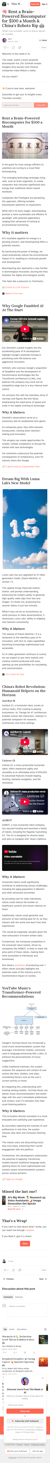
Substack (12, 1457)
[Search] (45, 1329)
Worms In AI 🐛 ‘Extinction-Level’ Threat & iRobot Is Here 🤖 (18, 1339)
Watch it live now (14, 293)
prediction (20, 965)
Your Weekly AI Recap (11, 1346)
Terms (26, 1444)
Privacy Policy (29, 1432)
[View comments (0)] (13, 47)
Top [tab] (5, 1329)
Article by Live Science (17, 287)
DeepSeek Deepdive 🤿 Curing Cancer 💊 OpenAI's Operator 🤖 (18, 1361)
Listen (44, 40)
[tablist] (13, 1297)
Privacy (20, 1444)
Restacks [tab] (19, 1297)
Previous (10, 1279)
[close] (43, 1378)
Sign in (44, 4)
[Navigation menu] (6, 4)
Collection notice (38, 1444)
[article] (25, 1344)
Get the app (37, 1451)
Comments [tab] (8, 1297)
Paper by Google (14, 1179)
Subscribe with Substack (27, 1421)
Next (41, 1279)
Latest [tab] (11, 1329)
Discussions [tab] (22, 1329)
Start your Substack (18, 1451)
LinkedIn (29, 1230)
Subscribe (35, 4)
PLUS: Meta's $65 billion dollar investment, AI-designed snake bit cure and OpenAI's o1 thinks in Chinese (17, 1369)
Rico (10, 39)
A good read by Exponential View (22, 466)
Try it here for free (14, 674)
